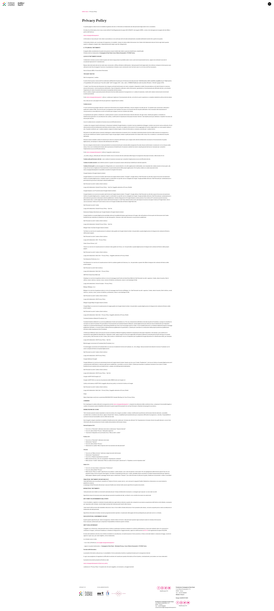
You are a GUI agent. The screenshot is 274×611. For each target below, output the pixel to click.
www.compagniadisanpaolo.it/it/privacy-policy (95, 563)
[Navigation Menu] (269, 4)
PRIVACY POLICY (180, 594)
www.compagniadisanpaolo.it (91, 35)
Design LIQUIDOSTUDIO (182, 598)
